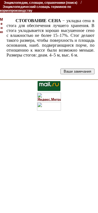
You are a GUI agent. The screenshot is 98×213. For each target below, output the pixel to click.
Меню (1, 25)
